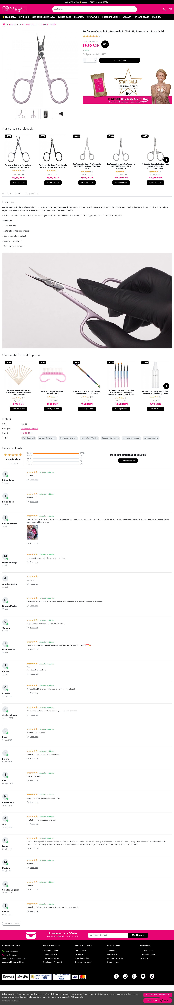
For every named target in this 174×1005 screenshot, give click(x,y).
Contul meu (112, 951)
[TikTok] (152, 976)
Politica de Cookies (51, 958)
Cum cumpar (80, 951)
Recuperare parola (115, 958)
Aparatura (93, 17)
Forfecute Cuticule (48, 24)
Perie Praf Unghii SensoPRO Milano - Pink (53, 393)
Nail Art (127, 17)
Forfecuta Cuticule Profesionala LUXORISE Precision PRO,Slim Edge (87, 166)
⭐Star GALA (9, 17)
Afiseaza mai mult (11, 923)
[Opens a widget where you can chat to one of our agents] (164, 1000)
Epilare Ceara (142, 17)
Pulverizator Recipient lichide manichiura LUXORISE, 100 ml (155, 393)
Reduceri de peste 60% (112, 438)
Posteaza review (128, 461)
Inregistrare (112, 954)
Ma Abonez (138, 935)
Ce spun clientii (31, 194)
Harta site (143, 958)
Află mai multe (77, 997)
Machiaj (156, 17)
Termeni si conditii (50, 951)
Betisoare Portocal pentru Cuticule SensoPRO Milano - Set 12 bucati (18, 393)
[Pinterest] (134, 976)
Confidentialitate (50, 954)
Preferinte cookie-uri (10, 1001)
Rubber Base (64, 17)
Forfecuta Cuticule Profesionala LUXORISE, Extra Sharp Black (53, 166)
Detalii (18, 194)
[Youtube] (143, 976)
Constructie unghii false (48, 438)
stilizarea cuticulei (151, 438)
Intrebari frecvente (147, 954)
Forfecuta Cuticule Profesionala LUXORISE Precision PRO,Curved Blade (155, 166)
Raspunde (34, 480)
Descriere (6, 194)
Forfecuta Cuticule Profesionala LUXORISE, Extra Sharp (18, 166)
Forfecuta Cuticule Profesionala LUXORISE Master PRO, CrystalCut (121, 166)
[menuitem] (21, 114)
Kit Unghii (24, 17)
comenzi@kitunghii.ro (13, 962)
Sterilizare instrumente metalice (73, 438)
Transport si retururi (83, 962)
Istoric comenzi (113, 962)
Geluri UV (79, 17)
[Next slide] (166, 160)
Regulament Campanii (52, 962)
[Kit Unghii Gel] (14, 9)
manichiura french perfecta (134, 438)
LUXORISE (13, 24)
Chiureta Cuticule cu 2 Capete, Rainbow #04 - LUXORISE (87, 393)
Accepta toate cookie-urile (157, 995)
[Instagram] (125, 976)
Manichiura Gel (28, 438)
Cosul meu (79, 954)
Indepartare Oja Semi (90, 438)
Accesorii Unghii (110, 17)
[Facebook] (116, 976)
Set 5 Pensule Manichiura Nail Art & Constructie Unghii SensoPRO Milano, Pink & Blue (121, 393)
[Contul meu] (164, 9)
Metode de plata (82, 958)
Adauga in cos (119, 60)
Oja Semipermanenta (43, 17)
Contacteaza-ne (146, 951)
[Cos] (170, 9)
